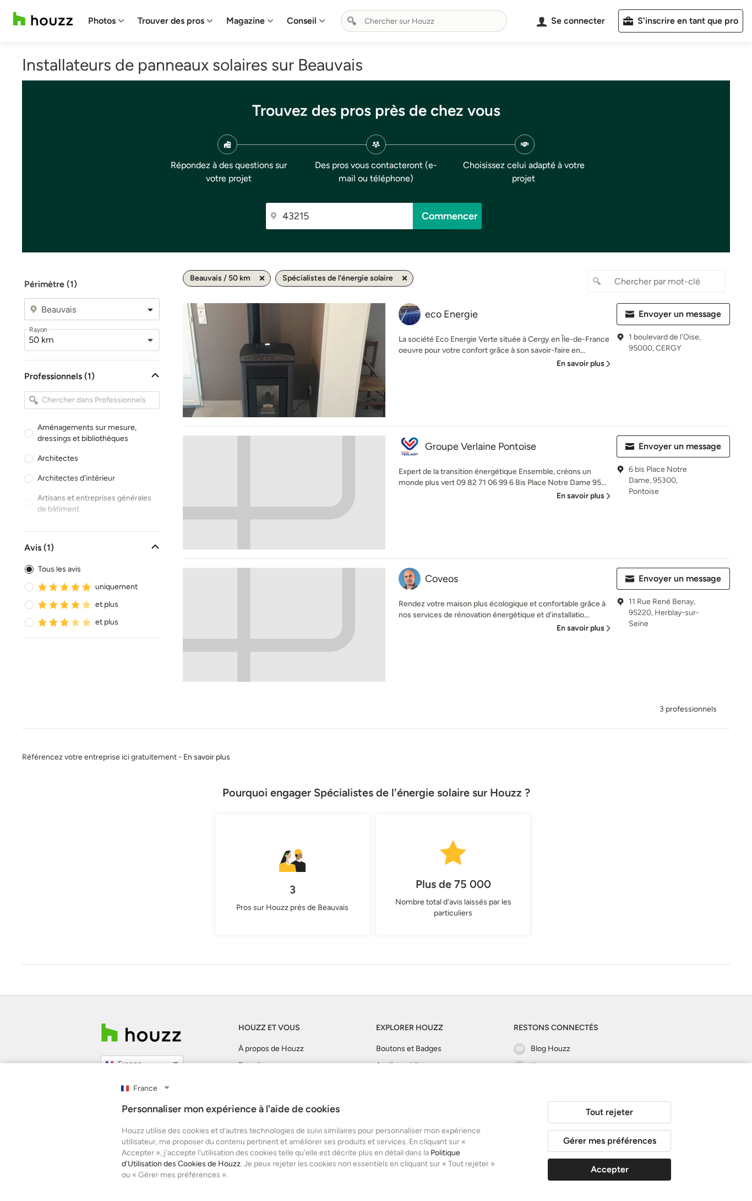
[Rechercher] (352, 21)
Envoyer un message (680, 314)
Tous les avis (59, 569)
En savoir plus (206, 757)
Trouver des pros (171, 20)
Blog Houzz (550, 1048)
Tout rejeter (609, 1112)
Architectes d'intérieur (76, 478)
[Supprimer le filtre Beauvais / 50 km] (262, 278)
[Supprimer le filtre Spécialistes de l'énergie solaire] (405, 278)
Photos (102, 20)
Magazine (245, 20)
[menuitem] (106, 21)
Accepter (610, 1169)
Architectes (57, 458)
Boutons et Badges (409, 1048)
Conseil (302, 20)
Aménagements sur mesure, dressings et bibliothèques (87, 433)
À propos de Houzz (271, 1048)
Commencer (450, 216)
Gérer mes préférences (609, 1140)
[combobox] (424, 21)
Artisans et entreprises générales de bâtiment (94, 503)
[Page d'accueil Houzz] (43, 19)
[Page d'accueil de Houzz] (141, 1033)
